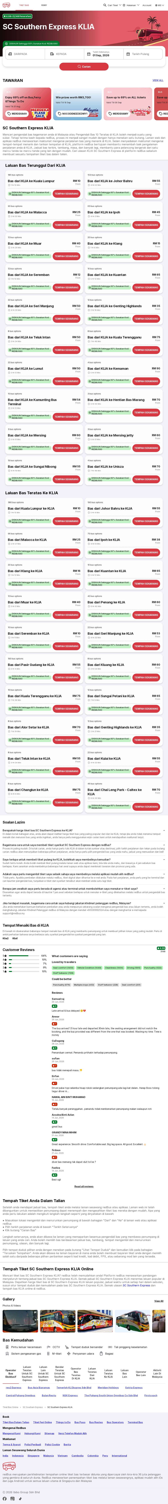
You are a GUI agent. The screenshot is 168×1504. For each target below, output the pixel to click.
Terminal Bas (135, 1422)
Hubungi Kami (32, 1433)
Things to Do (63, 1422)
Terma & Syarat (12, 1444)
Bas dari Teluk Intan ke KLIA (29, 759)
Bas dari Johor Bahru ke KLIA (110, 508)
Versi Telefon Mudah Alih (72, 1433)
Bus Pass (79, 1422)
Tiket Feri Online (42, 1422)
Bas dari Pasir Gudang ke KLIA (31, 665)
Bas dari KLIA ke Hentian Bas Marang (116, 400)
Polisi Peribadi (32, 1444)
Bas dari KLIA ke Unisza (106, 467)
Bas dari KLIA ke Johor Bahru (110, 181)
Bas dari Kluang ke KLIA (106, 665)
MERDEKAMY (120, 113)
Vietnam (63, 1455)
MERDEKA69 (19, 113)
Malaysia (48, 1455)
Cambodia (78, 1455)
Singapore (33, 1455)
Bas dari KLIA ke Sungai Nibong (32, 467)
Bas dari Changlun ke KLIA (28, 790)
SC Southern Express (136, 1285)
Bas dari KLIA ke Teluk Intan (29, 337)
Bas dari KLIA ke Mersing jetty (111, 435)
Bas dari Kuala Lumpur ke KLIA (31, 508)
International (119, 1455)
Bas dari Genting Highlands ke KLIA (115, 727)
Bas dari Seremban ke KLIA (28, 633)
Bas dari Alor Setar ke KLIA (28, 727)
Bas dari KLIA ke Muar (25, 243)
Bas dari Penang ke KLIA (106, 602)
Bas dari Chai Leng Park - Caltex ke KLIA (115, 792)
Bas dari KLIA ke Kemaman (108, 369)
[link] (27, 104)
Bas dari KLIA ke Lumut (25, 369)
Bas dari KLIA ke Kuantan (107, 275)
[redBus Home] (6, 5)
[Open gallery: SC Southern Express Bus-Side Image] (95, 1321)
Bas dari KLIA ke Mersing (27, 435)
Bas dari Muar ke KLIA (25, 602)
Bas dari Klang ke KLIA (25, 571)
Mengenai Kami (12, 1433)
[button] (25, 54)
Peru (105, 1455)
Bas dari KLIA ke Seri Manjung (31, 306)
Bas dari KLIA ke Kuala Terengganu (114, 337)
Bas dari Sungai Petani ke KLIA (111, 696)
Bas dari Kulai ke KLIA (104, 759)
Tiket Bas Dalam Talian (16, 1422)
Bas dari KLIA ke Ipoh (104, 212)
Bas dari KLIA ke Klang (105, 243)
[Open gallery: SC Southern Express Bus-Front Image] (20, 1321)
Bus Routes (96, 1422)
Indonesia (17, 1455)
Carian (86, 66)
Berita (67, 1444)
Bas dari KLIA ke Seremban (28, 275)
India (5, 1455)
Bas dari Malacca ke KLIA (27, 540)
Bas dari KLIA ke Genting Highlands (115, 306)
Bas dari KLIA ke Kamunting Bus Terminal (32, 402)
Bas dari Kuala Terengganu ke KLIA (35, 696)
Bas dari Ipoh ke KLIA (104, 540)
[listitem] (8, 92)
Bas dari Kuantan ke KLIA (107, 571)
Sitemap (49, 1433)
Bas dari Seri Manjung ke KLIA (110, 633)
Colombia (93, 1455)
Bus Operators (115, 1422)
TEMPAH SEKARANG (66, 193)
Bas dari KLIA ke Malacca (27, 212)
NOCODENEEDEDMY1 (74, 113)
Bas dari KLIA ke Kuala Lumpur (31, 181)
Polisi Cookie (52, 1444)
